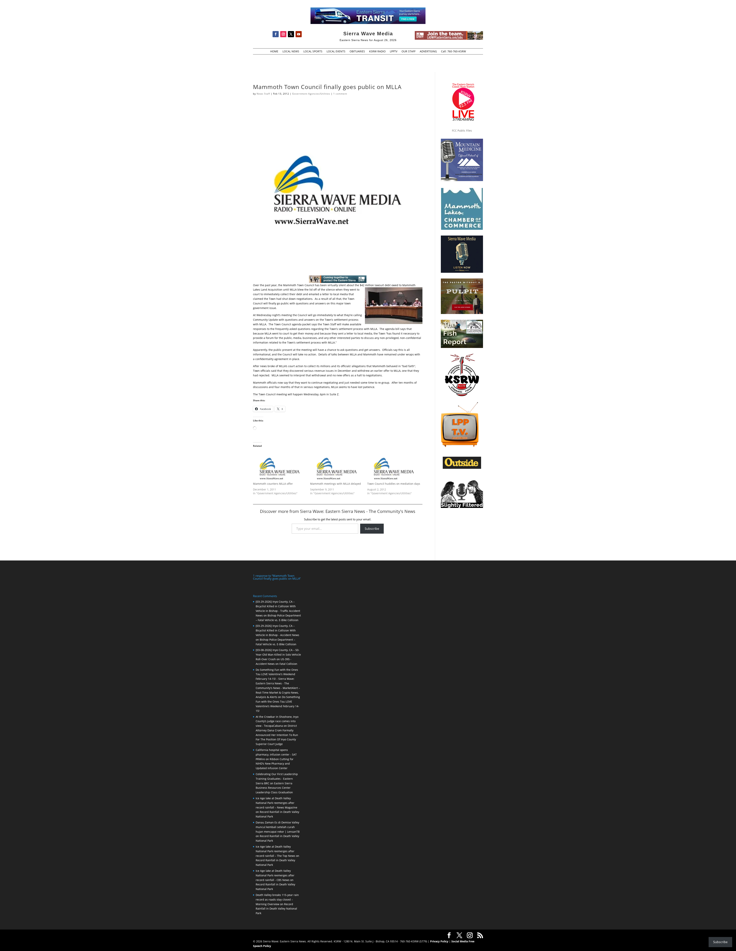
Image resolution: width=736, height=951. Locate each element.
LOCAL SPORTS (312, 51)
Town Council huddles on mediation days (393, 483)
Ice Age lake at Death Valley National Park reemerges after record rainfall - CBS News (275, 875)
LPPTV (393, 51)
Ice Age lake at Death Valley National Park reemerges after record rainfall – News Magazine (276, 802)
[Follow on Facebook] (276, 34)
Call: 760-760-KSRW (453, 51)
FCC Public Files (462, 130)
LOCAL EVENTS (336, 51)
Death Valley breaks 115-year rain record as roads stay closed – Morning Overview (277, 899)
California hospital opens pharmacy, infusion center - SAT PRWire (276, 754)
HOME (274, 51)
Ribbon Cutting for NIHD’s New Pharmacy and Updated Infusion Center (274, 763)
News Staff (263, 93)
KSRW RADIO (377, 51)
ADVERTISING (428, 51)
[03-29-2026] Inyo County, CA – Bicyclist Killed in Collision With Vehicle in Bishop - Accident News (277, 630)
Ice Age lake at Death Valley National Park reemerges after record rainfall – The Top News (275, 851)
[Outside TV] (462, 468)
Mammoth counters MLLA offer (273, 483)
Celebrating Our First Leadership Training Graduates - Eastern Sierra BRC (277, 778)
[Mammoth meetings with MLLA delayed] (336, 466)
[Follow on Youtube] (299, 34)
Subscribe (372, 529)
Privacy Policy (439, 941)
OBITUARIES (357, 51)
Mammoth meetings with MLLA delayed (335, 483)
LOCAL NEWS (291, 51)
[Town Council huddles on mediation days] (394, 466)
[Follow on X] (291, 34)
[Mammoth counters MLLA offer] (279, 466)
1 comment (340, 93)
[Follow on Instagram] (283, 34)
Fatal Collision (288, 664)
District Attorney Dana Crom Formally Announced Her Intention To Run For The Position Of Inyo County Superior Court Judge (277, 735)
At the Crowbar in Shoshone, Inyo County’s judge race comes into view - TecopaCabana (277, 721)
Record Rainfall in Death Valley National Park (276, 908)
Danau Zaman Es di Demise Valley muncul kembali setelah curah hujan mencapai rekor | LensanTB (278, 827)
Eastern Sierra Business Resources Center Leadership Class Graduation (274, 787)
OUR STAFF (409, 51)
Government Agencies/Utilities (311, 93)
